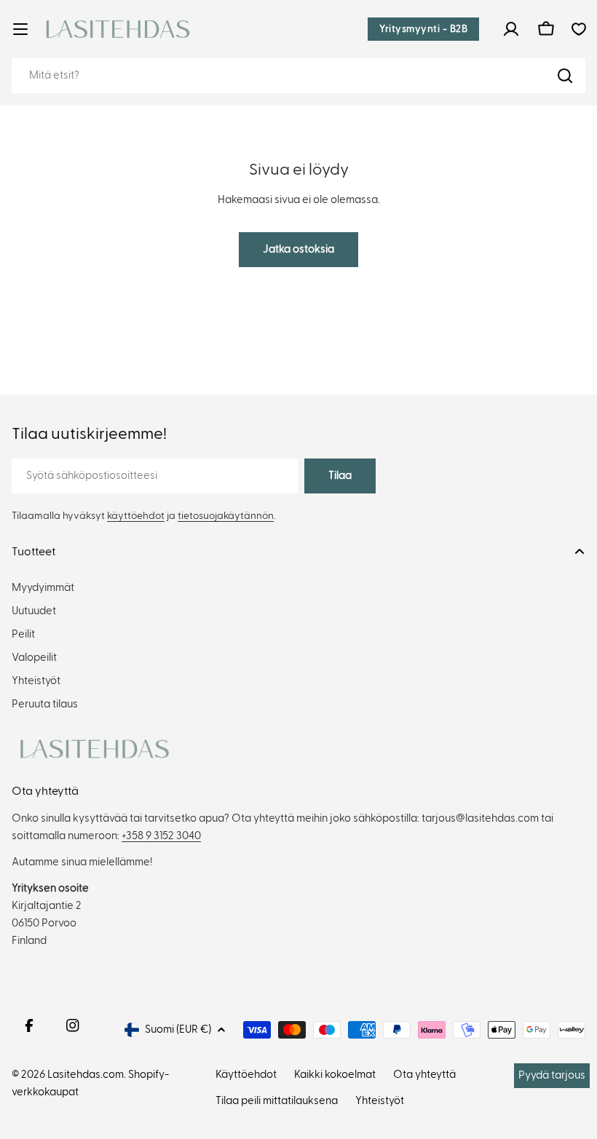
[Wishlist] (578, 29)
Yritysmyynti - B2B (423, 29)
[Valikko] (20, 29)
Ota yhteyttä (424, 1074)
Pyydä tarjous (551, 1075)
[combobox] (298, 75)
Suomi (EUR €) (178, 1029)
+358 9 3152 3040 (161, 835)
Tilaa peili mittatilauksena (277, 1100)
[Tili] (511, 29)
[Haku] (565, 75)
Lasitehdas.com (85, 1074)
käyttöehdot (136, 516)
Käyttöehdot (246, 1074)
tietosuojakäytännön (226, 516)
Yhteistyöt (379, 1100)
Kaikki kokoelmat (335, 1074)
